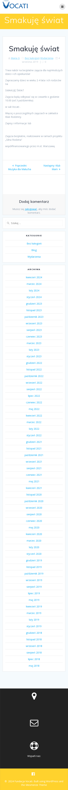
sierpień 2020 (34, 514)
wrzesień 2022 (34, 382)
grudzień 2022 (34, 363)
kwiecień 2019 (34, 606)
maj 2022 (34, 409)
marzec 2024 (34, 284)
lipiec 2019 (34, 593)
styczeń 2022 (34, 435)
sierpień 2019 (34, 586)
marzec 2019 (34, 613)
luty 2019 (34, 619)
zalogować (31, 209)
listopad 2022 (34, 369)
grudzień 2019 (34, 560)
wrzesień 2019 (34, 580)
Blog (34, 250)
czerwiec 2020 (34, 521)
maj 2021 (34, 481)
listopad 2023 (34, 310)
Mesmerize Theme (36, 785)
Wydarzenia (46, 58)
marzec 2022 (34, 422)
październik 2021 (34, 455)
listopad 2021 (34, 448)
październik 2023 (34, 316)
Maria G (15, 58)
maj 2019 (34, 600)
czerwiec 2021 (34, 474)
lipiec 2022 (34, 395)
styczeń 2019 (34, 626)
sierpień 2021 (34, 468)
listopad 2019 (34, 567)
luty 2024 (34, 290)
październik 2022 (34, 376)
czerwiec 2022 (34, 402)
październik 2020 (34, 501)
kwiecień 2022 (34, 415)
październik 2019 (34, 573)
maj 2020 (34, 527)
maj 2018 (34, 665)
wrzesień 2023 (34, 323)
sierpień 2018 (34, 652)
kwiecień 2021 (34, 488)
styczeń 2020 (34, 553)
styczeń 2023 (34, 356)
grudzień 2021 (34, 442)
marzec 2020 (34, 540)
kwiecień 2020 (34, 534)
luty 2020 (34, 547)
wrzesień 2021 (34, 461)
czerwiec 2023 (34, 336)
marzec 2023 (34, 343)
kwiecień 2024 (34, 277)
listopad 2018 (34, 639)
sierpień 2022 (34, 389)
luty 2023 (34, 349)
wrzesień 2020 (34, 507)
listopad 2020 (34, 494)
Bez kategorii (32, 58)
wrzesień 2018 (34, 646)
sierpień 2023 (34, 330)
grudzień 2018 (34, 632)
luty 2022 (34, 428)
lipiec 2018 (34, 659)
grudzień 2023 (34, 303)
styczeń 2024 (34, 297)
